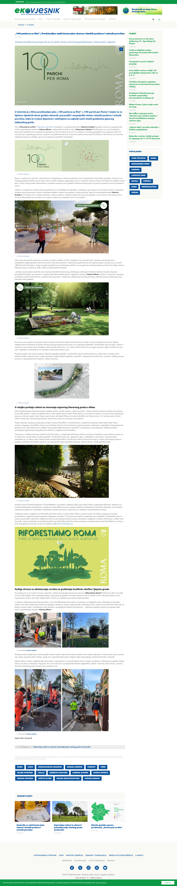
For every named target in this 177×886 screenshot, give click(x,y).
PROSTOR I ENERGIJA (74, 855)
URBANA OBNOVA (74, 767)
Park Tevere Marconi (65, 524)
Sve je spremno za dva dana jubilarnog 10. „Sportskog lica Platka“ (142, 41)
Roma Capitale (24, 174)
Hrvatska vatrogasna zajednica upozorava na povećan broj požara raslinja (144, 84)
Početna (21, 25)
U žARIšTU (139, 855)
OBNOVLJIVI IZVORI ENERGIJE (121, 855)
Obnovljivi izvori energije (94, 19)
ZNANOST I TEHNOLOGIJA (95, 855)
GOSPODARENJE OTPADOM (45, 855)
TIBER (102, 767)
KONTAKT (111, 861)
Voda (40, 19)
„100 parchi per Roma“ (45, 127)
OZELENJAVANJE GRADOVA (50, 767)
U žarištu (112, 19)
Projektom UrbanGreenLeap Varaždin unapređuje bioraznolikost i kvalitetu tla (141, 95)
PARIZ (134, 187)
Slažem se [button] (168, 882)
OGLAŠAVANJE (80, 861)
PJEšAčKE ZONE (138, 175)
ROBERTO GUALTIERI (58, 773)
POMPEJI (147, 181)
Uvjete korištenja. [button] (101, 882)
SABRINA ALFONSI (80, 773)
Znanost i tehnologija (72, 19)
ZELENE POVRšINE (25, 773)
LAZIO (30, 767)
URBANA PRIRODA (25, 778)
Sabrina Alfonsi (32, 650)
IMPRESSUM (67, 861)
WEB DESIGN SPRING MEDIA (88, 878)
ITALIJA (41, 773)
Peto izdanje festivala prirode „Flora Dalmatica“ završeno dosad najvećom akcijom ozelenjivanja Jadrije (55, 3)
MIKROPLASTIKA (149, 187)
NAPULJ (134, 181)
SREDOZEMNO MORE (140, 164)
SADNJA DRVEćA (100, 773)
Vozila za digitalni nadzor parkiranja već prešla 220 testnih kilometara (143, 52)
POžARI (134, 192)
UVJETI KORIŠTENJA (97, 861)
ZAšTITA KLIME (44, 778)
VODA (61, 855)
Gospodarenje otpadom (25, 19)
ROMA (20, 767)
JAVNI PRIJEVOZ (138, 158)
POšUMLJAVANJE (92, 778)
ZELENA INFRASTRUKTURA (68, 778)
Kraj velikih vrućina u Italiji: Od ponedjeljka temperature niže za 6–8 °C (143, 73)
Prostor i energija (53, 19)
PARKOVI (91, 767)
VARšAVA (135, 170)
